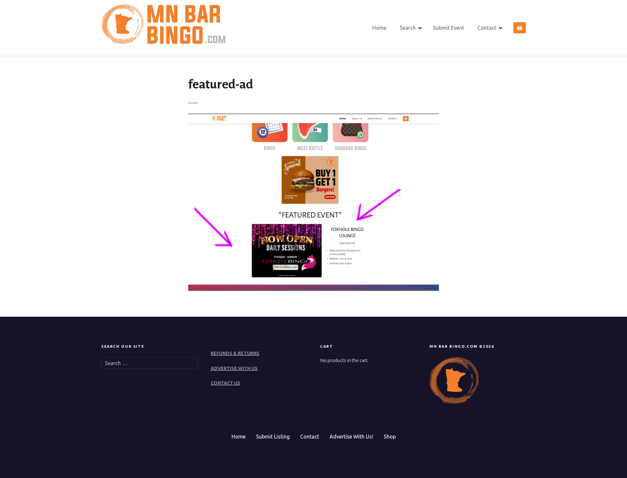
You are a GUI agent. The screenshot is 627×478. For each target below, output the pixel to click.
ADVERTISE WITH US (234, 368)
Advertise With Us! (351, 436)
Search (408, 28)
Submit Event (448, 28)
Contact (486, 28)
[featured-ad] (313, 289)
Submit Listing (273, 436)
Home (379, 28)
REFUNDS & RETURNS (235, 353)
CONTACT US (225, 383)
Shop (390, 436)
